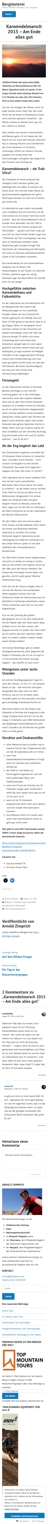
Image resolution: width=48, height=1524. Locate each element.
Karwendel (31, 902)
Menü (10, 14)
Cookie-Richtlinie (12, 1509)
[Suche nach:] (24, 1288)
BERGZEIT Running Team (15, 902)
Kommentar (36, 1174)
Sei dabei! (10, 1395)
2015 (7, 909)
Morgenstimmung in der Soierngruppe (21, 1328)
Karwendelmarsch (17, 909)
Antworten (42, 1075)
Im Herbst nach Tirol (12, 1316)
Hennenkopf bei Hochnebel (16, 1322)
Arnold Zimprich (11, 898)
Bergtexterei (13, 4)
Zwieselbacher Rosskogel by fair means (21, 1334)
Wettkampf (20, 905)
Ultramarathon (8, 905)
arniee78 (8, 1086)
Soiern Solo (7, 1310)
